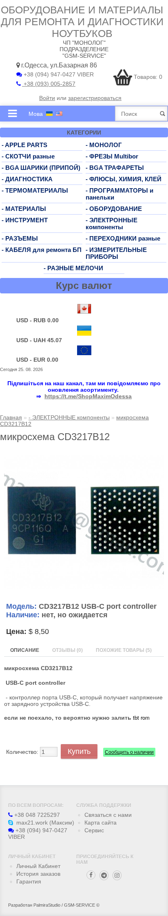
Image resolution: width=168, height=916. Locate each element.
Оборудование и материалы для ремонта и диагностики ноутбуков (82, 21)
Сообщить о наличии (129, 752)
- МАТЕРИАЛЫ (24, 208)
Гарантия (28, 881)
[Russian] (49, 113)
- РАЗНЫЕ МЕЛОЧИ (73, 268)
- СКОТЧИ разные (28, 156)
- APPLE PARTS (24, 144)
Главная (11, 417)
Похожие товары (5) (124, 650)
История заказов (38, 873)
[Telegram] (104, 875)
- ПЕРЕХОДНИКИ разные (123, 238)
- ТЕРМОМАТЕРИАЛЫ (35, 190)
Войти (47, 98)
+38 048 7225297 (36, 815)
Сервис (94, 830)
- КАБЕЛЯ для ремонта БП (42, 249)
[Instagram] (117, 875)
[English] (59, 113)
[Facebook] (91, 875)
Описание (24, 650)
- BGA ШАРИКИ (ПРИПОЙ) (41, 167)
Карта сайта (100, 822)
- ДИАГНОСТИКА (27, 179)
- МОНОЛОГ (104, 144)
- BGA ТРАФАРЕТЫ (115, 167)
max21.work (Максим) (44, 822)
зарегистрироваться (95, 98)
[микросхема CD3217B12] (84, 587)
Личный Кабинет (38, 866)
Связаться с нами (108, 815)
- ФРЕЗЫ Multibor (112, 156)
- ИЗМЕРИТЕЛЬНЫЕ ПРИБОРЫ (116, 253)
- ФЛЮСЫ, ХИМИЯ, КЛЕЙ (123, 179)
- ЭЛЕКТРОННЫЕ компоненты (111, 223)
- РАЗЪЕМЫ (20, 238)
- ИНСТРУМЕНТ (25, 220)
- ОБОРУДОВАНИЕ (114, 208)
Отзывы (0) (67, 650)
